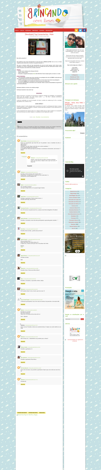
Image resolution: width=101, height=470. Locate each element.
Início (17, 30)
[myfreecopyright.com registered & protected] (75, 340)
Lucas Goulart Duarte (25, 299)
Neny (22, 278)
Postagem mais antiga (33, 412)
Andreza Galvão (24, 347)
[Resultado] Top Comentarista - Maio (39, 34)
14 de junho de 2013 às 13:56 (31, 336)
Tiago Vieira (23, 196)
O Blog (22, 30)
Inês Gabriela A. (24, 357)
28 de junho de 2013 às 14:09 (35, 368)
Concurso (74, 205)
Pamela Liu (23, 268)
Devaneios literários (73, 210)
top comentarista (45, 117)
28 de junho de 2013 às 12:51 (34, 357)
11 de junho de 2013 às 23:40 (32, 268)
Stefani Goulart (24, 239)
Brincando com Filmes (74, 201)
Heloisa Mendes (24, 218)
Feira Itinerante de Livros (74, 214)
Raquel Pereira (24, 255)
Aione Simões (24, 141)
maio (34, 117)
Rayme (22, 185)
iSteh (22, 247)
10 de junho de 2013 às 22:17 (33, 141)
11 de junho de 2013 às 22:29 (33, 255)
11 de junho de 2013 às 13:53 (34, 218)
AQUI (34, 73)
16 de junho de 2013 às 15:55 (34, 347)
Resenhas (28, 30)
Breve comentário (73, 197)
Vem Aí (73, 228)
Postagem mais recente (22, 412)
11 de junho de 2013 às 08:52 (30, 185)
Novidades (73, 216)
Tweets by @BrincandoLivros (71, 184)
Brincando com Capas (74, 199)
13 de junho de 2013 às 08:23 (30, 310)
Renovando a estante (73, 222)
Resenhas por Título (74, 77)
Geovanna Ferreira (25, 208)
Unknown (33, 157)
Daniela (22, 310)
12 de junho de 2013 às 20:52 (31, 289)
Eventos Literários (73, 212)
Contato (41, 30)
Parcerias (35, 30)
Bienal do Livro (73, 191)
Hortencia (23, 289)
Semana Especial (73, 226)
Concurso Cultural (74, 208)
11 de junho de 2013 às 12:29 (35, 208)
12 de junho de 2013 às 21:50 (36, 299)
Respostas (24, 156)
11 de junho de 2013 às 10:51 (32, 196)
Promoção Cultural (73, 220)
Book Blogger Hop (73, 195)
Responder (23, 152)
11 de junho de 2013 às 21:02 (34, 239)
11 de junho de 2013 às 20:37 (31, 229)
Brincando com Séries (74, 203)
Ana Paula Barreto (24, 368)
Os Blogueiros (75, 75)
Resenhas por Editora (74, 79)
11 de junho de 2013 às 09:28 (41, 157)
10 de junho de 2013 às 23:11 (31, 172)
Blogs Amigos (73, 193)
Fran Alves (23, 229)
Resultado (38, 117)
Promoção (73, 218)
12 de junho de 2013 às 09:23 (29, 278)
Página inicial (42, 412)
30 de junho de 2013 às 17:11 (31, 379)
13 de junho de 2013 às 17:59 (31, 325)
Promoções (49, 30)
